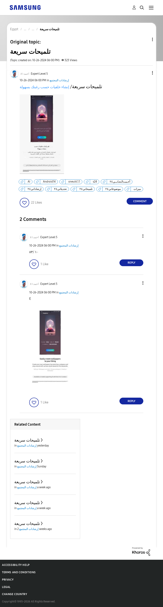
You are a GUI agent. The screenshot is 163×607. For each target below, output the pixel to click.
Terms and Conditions (19, 572)
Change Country (14, 594)
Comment (140, 201)
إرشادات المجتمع (59, 80)
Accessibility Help (16, 565)
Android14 (49, 181)
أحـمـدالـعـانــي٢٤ (120, 181)
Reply (131, 262)
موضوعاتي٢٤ (113, 189)
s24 (95, 181)
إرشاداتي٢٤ (34, 189)
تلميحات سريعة (27, 440)
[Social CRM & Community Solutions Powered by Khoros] (141, 551)
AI (29, 181)
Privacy (8, 579)
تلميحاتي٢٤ (86, 189)
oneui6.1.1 (74, 181)
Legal (6, 587)
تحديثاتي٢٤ (60, 189)
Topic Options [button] (146, 39)
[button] (146, 73)
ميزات (137, 189)
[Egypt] (25, 7)
